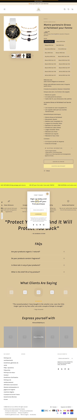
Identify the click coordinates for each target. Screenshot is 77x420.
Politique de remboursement (11, 410)
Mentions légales (25, 414)
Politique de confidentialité (26, 410)
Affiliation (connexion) (11, 384)
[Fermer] (47, 193)
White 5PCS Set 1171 (50, 76)
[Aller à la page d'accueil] (38, 9)
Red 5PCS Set (60, 46)
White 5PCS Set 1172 (64, 76)
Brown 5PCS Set (60, 53)
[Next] (68, 292)
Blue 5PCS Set (49, 53)
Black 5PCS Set (61, 42)
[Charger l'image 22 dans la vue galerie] (23, 56)
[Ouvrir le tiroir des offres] (68, 9)
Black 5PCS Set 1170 (63, 57)
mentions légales (9, 392)
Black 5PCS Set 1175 (50, 68)
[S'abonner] (72, 358)
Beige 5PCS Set (49, 46)
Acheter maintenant (58, 166)
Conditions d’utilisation (10, 412)
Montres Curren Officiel (13, 406)
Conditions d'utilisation (11, 377)
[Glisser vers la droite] (33, 56)
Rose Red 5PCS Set (50, 49)
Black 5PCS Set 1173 (50, 64)
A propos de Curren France (12, 394)
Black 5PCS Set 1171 (50, 61)
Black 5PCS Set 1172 (64, 61)
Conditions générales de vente (12, 414)
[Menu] (5, 9)
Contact (6, 375)
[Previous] (8, 292)
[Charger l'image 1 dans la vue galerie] (13, 56)
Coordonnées (33, 414)
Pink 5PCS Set (62, 49)
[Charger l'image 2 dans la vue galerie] (18, 56)
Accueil (45, 18)
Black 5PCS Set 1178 (50, 72)
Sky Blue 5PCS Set (50, 57)
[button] (65, 9)
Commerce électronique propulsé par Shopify (14, 409)
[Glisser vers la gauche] (9, 56)
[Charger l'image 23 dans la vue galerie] (28, 56)
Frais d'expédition (55, 34)
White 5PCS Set (49, 42)
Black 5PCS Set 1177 (64, 68)
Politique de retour (9, 372)
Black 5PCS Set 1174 (64, 64)
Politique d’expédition (23, 412)
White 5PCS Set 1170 (64, 72)
